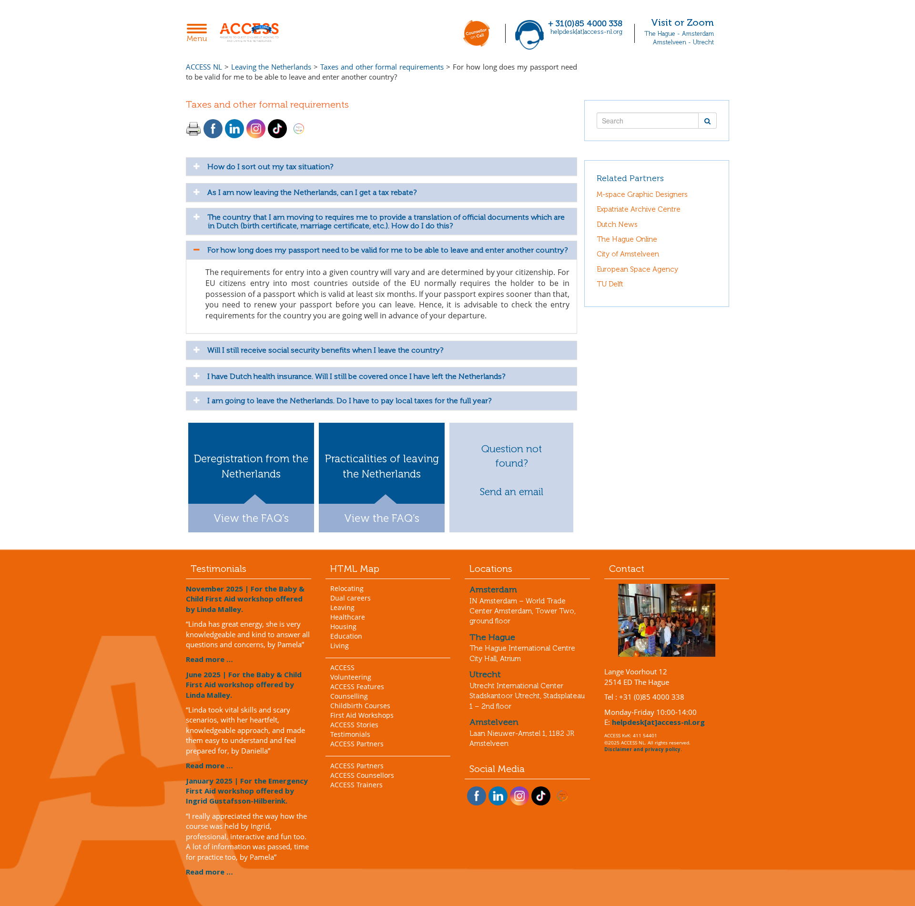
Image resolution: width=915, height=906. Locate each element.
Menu (199, 34)
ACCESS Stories (354, 724)
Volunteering (350, 677)
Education (346, 636)
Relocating (347, 588)
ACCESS (342, 667)
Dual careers (350, 597)
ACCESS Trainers (356, 784)
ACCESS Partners (357, 743)
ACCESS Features (357, 686)
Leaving (342, 607)
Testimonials (350, 734)
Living (339, 645)
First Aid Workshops (362, 715)
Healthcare (347, 616)
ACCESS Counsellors (362, 775)
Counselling (349, 696)
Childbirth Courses (360, 705)
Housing (343, 626)
